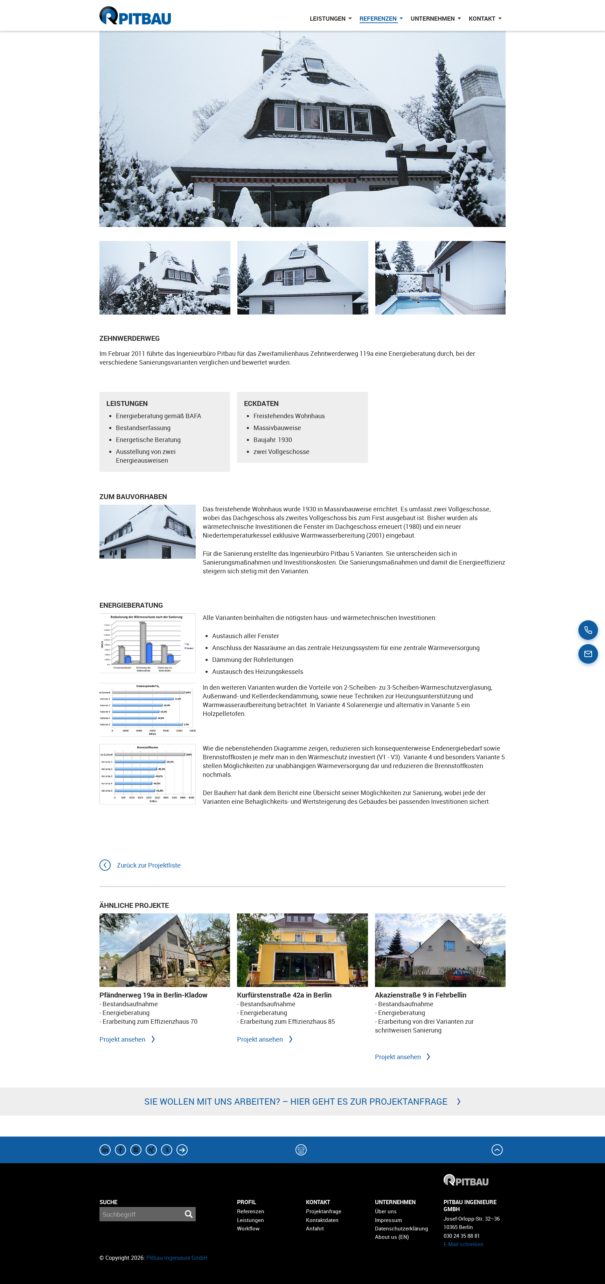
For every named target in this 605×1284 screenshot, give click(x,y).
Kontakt (318, 1202)
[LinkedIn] (106, 1150)
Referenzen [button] (379, 18)
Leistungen (250, 1219)
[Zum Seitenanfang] (499, 1150)
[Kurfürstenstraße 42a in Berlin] (302, 950)
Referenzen (250, 1211)
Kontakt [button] (483, 18)
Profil (246, 1202)
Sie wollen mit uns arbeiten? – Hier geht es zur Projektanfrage (295, 1101)
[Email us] (588, 654)
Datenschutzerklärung (401, 1228)
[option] (165, 278)
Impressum (388, 1219)
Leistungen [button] (328, 18)
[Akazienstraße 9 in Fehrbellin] (440, 950)
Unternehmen (395, 1202)
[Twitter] (137, 1150)
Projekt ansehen (122, 1039)
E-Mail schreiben (464, 1244)
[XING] (153, 1150)
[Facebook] (122, 1150)
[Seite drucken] (302, 1150)
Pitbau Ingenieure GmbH (176, 1258)
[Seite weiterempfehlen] (183, 1150)
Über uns (386, 1211)
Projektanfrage (323, 1211)
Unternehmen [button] (433, 18)
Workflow (248, 1228)
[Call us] (588, 630)
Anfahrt (315, 1228)
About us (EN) (392, 1236)
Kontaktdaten (322, 1219)
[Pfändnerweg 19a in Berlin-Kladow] (164, 950)
